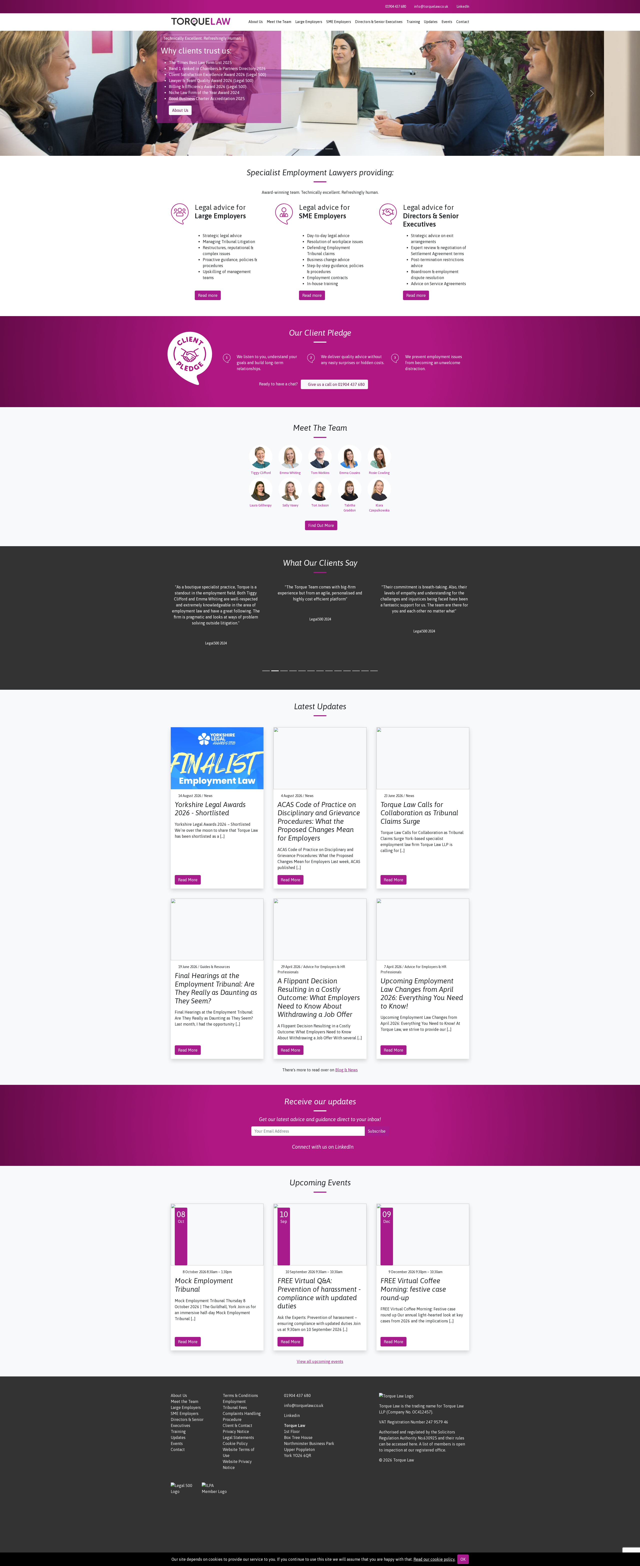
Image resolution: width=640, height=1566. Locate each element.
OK (463, 1559)
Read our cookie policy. (434, 1559)
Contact (462, 22)
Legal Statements (238, 1437)
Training (413, 22)
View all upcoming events (320, 1361)
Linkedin (292, 1415)
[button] (48, 93)
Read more (208, 295)
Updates (431, 22)
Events (447, 22)
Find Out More (321, 525)
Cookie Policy (235, 1443)
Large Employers (308, 22)
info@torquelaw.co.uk (304, 1405)
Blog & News (346, 1070)
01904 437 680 (297, 1395)
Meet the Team (279, 22)
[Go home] (201, 21)
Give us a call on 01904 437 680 (336, 384)
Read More (188, 880)
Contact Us (340, 86)
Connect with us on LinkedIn (322, 1147)
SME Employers (338, 22)
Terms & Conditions (240, 1395)
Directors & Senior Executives (378, 22)
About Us (255, 22)
